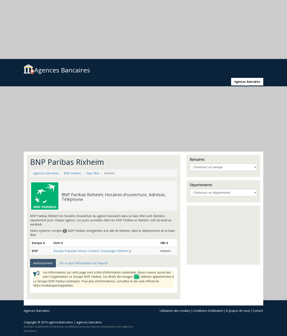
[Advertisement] (126, 29)
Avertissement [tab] (43, 263)
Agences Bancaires (62, 70)
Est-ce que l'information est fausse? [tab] (83, 263)
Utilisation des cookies (175, 311)
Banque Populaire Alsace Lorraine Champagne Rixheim (90, 251)
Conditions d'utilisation (208, 311)
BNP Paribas (72, 173)
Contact (258, 311)
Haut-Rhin (92, 173)
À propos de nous (238, 311)
